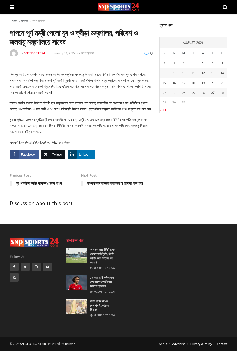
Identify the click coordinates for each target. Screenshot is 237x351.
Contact (222, 344)
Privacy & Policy (201, 344)
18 (193, 83)
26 (203, 93)
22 (164, 93)
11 (193, 73)
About (163, 344)
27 (212, 93)
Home (14, 21)
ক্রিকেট (24, 21)
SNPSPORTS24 (34, 53)
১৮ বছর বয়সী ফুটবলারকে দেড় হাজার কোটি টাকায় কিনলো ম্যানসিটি (102, 281)
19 (203, 83)
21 (222, 83)
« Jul (163, 110)
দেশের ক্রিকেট (38, 21)
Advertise (179, 344)
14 (222, 73)
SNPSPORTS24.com (33, 344)
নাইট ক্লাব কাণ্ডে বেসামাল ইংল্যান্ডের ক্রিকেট (99, 305)
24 (183, 93)
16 (174, 83)
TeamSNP (71, 344)
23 (174, 93)
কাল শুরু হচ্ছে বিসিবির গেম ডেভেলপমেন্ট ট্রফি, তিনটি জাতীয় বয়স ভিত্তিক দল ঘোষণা (102, 256)
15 (164, 83)
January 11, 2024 (64, 53)
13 (212, 73)
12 (203, 73)
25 (193, 93)
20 (212, 83)
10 (183, 73)
